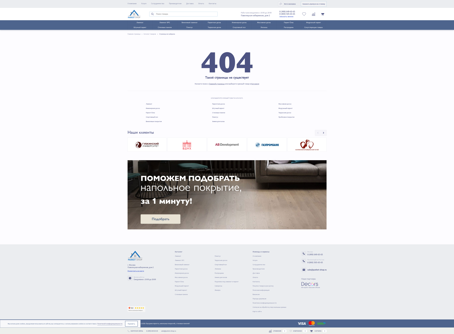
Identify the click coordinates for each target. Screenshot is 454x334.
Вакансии (256, 294)
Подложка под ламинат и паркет (227, 282)
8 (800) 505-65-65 (287, 13)
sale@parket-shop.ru (317, 269)
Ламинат (140, 22)
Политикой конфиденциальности (109, 324)
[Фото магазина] (280, 4)
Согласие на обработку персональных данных (269, 307)
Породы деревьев (259, 299)
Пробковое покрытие (287, 117)
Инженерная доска (239, 22)
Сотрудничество (157, 3)
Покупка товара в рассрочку (263, 286)
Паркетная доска (214, 22)
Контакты (212, 3)
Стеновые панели (165, 27)
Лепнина (264, 27)
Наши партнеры (308, 278)
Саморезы (218, 286)
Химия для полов (218, 121)
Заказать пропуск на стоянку (313, 4)
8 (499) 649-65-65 (287, 11)
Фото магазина (290, 4)
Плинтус (189, 27)
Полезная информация (261, 290)
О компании (132, 3)
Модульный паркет (313, 22)
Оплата (201, 3)
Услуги (143, 3)
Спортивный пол (239, 27)
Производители (175, 3)
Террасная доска (214, 27)
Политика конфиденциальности (265, 303)
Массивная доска (264, 22)
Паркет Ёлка (288, 22)
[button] (318, 133)
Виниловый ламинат (189, 22)
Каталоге (255, 84)
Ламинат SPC (164, 22)
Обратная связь (136, 331)
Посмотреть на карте (136, 271)
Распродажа (288, 27)
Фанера (217, 290)
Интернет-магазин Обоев (310, 287)
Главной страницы (217, 84)
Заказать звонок (286, 16)
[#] (134, 14)
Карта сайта (257, 311)
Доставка (190, 3)
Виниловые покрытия (154, 121)
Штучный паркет (140, 27)
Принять (131, 324)
